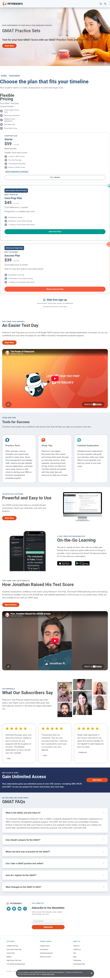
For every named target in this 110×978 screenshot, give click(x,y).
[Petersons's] (13, 4)
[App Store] (64, 563)
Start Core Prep (55, 232)
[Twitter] (9, 909)
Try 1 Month (55, 177)
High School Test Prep (14, 960)
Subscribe (48, 927)
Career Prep (11, 953)
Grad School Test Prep (14, 949)
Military (9, 957)
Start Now (9, 46)
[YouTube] (19, 909)
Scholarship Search (46, 953)
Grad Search (44, 949)
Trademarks (77, 960)
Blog (74, 957)
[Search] (101, 3)
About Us (76, 946)
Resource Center (45, 957)
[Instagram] (25, 909)
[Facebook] (14, 909)
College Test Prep (12, 946)
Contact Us (77, 949)
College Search (45, 946)
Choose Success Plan (55, 289)
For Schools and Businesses (16, 964)
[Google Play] (82, 563)
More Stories (11, 605)
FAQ (74, 953)
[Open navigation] (105, 3)
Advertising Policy (79, 964)
